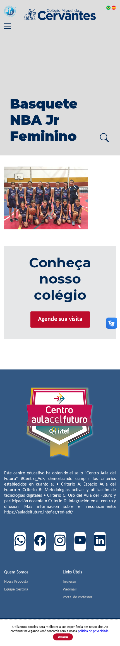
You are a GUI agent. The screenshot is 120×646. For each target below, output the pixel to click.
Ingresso (69, 582)
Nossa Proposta (16, 582)
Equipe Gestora (16, 589)
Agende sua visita (60, 319)
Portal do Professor (77, 597)
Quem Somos (16, 572)
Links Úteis (72, 572)
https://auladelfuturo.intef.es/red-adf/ (38, 512)
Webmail (69, 589)
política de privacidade (93, 631)
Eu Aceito (63, 636)
